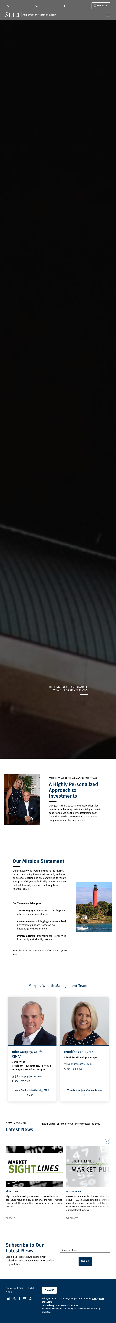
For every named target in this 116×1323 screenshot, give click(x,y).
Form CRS (49, 1290)
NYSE (101, 1298)
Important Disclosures (67, 1305)
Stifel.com (47, 1302)
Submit (85, 1261)
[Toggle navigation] (108, 15)
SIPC (94, 1298)
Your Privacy (48, 1305)
